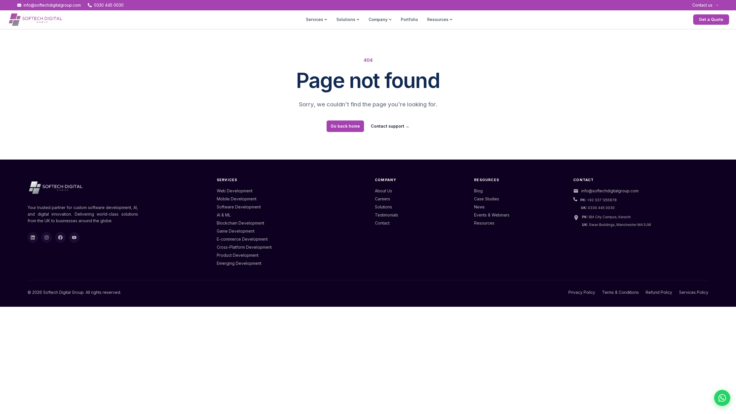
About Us (383, 190)
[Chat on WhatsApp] (722, 398)
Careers (382, 198)
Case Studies (486, 198)
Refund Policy (659, 292)
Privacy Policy (581, 292)
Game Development (235, 231)
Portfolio (409, 19)
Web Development (234, 190)
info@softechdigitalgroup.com (52, 5)
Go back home (345, 126)
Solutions (345, 19)
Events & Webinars (491, 214)
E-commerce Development (242, 239)
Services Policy (693, 292)
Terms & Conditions (620, 292)
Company (378, 19)
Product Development (237, 255)
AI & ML (224, 214)
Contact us (702, 5)
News (479, 206)
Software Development (239, 206)
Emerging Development (239, 263)
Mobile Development (236, 198)
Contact (382, 223)
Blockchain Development (240, 223)
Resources (437, 19)
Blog (478, 190)
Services (314, 19)
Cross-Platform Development (244, 247)
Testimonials (386, 214)
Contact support (390, 126)
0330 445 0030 (109, 5)
